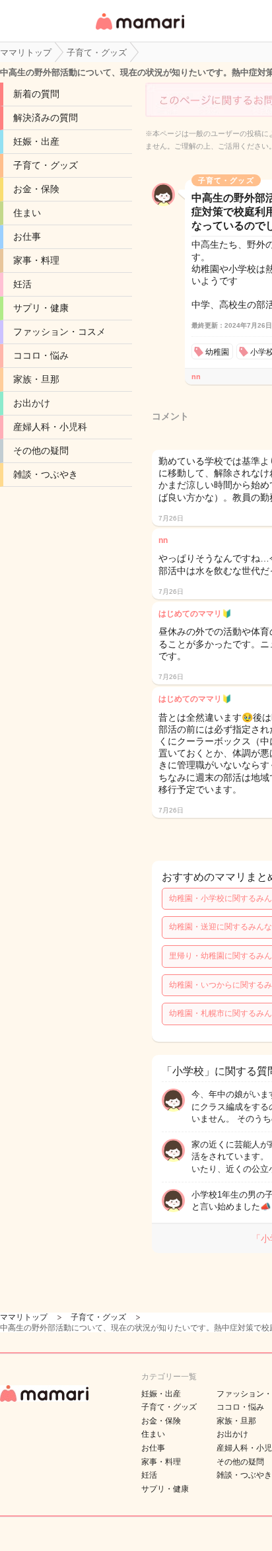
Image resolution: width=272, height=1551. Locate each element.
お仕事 (27, 236)
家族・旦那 (36, 379)
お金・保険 (36, 189)
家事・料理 (36, 260)
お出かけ (31, 403)
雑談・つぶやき (45, 474)
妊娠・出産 (36, 141)
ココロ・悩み (41, 355)
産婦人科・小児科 (50, 426)
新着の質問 (36, 94)
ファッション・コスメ (59, 331)
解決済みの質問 (45, 117)
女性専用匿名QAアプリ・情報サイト (139, 30)
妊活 (22, 284)
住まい (27, 212)
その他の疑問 (41, 450)
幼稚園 (217, 352)
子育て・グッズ (45, 165)
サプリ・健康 (41, 308)
